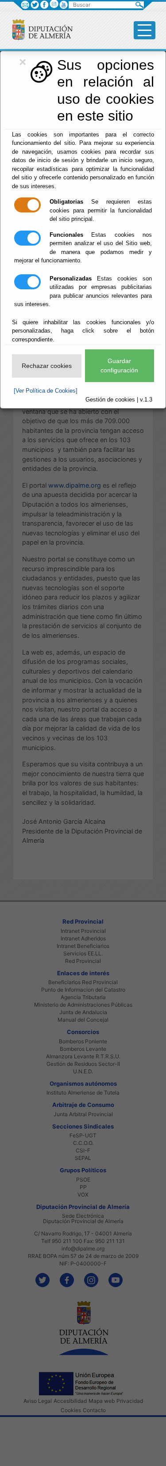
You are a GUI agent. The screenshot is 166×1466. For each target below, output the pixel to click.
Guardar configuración (119, 365)
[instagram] (53, 4)
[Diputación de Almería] (38, 29)
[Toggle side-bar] (144, 30)
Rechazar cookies (47, 365)
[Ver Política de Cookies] (45, 390)
